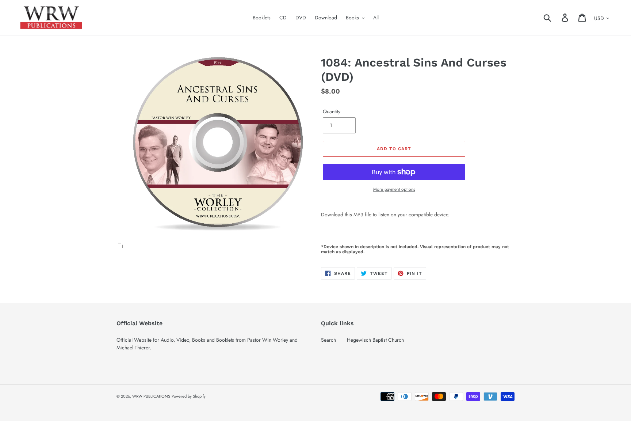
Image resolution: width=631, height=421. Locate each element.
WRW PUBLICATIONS (151, 396)
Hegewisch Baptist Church (375, 340)
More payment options (394, 189)
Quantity (331, 111)
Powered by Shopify (189, 396)
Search (328, 340)
